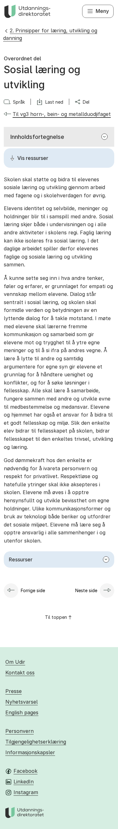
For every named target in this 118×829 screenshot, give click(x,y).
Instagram (26, 792)
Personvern (19, 731)
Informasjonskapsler (30, 752)
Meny (102, 11)
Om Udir (15, 662)
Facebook (25, 771)
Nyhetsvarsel (21, 702)
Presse (13, 691)
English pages (21, 712)
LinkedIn (24, 781)
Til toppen (56, 617)
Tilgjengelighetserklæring (35, 742)
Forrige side (33, 590)
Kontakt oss (20, 672)
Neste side (86, 590)
